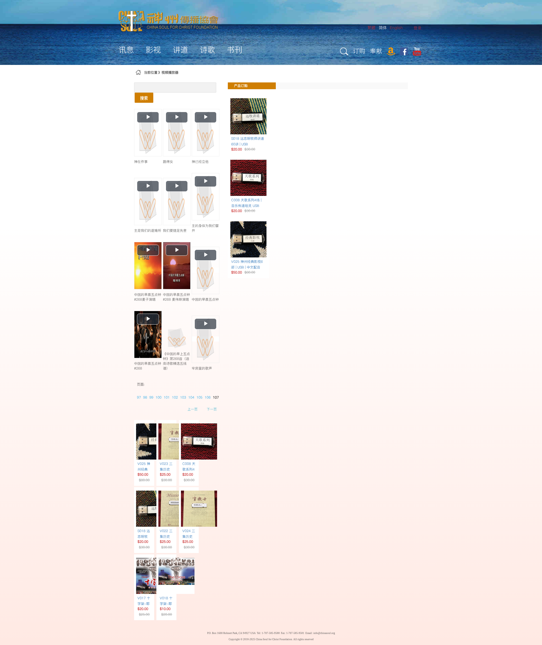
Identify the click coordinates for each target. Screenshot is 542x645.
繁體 (371, 27)
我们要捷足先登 (175, 230)
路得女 (168, 161)
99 (151, 397)
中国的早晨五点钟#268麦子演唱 (147, 297)
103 (183, 397)
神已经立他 (200, 161)
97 (139, 397)
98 (145, 397)
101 (167, 397)
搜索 (144, 97)
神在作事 (141, 161)
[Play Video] (148, 132)
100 (158, 397)
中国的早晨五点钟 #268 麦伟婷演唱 (176, 297)
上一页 (192, 409)
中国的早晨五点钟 (205, 299)
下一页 (212, 409)
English (396, 27)
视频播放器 (169, 72)
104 (191, 397)
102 (175, 397)
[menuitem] (417, 28)
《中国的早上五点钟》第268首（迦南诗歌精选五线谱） (176, 361)
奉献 (376, 51)
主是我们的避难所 (147, 230)
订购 (359, 51)
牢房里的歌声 (202, 368)
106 (208, 397)
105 (199, 397)
